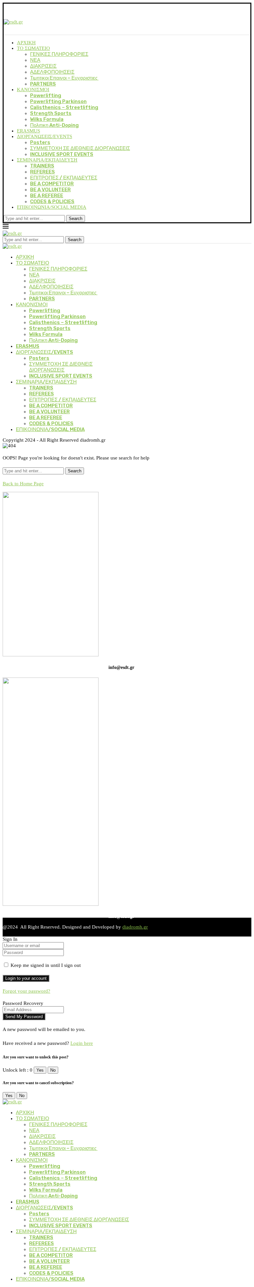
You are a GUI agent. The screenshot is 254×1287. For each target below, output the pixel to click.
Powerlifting (45, 95)
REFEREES (42, 172)
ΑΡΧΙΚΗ (26, 42)
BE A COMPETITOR (52, 184)
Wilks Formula (47, 119)
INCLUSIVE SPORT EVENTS (61, 154)
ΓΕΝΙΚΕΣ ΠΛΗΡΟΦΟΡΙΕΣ (59, 54)
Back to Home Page (23, 483)
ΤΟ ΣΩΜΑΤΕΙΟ (33, 48)
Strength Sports (50, 113)
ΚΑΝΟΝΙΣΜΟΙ (33, 89)
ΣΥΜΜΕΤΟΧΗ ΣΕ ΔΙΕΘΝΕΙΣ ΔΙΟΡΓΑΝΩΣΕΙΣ (80, 148)
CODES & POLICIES (52, 201)
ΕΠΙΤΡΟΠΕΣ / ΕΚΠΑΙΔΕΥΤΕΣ (63, 178)
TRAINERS (42, 166)
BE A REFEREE (46, 196)
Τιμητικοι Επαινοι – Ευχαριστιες (64, 78)
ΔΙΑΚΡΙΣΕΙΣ (43, 66)
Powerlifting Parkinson (58, 101)
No (53, 1070)
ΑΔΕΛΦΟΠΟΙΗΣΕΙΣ (52, 72)
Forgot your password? (26, 991)
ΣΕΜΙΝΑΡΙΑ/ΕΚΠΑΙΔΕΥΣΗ (47, 160)
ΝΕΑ (35, 60)
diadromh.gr (135, 927)
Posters (40, 142)
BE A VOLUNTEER (50, 190)
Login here (81, 1043)
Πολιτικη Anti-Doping (54, 125)
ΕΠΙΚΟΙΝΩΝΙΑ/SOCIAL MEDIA (51, 207)
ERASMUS (28, 130)
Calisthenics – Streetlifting (64, 107)
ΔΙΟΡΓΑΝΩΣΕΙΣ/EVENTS (44, 136)
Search (75, 218)
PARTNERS (43, 84)
